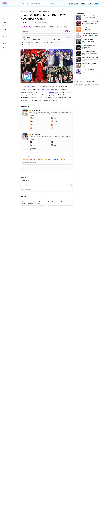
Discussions (6, 25)
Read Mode (14, 13)
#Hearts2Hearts (32, 22)
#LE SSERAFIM (42, 22)
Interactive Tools (73, 3)
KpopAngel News (56, 201)
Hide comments (25, 180)
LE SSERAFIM (25, 86)
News (4, 22)
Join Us (5, 47)
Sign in (96, 3)
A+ (69, 31)
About (89, 3)
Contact (5, 43)
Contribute (6, 33)
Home (4, 18)
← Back (24, 22)
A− (63, 31)
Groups (83, 3)
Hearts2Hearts (53, 92)
